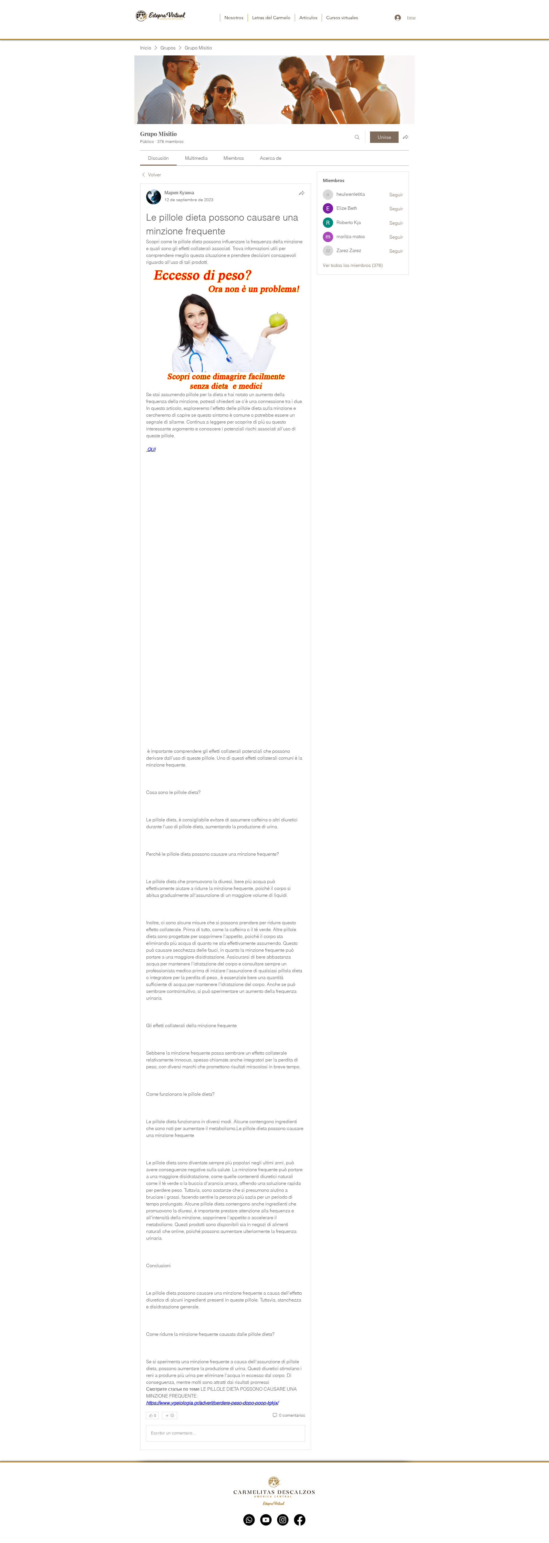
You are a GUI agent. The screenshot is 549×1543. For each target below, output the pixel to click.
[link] (158, 158)
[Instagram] (283, 1520)
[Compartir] (301, 192)
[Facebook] (299, 1520)
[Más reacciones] (169, 1415)
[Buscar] (357, 137)
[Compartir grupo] (405, 136)
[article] (225, 816)
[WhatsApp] (249, 1520)
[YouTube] (266, 1520)
